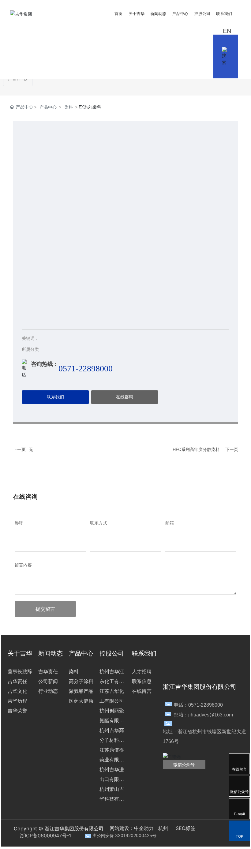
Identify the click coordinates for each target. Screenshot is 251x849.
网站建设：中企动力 (132, 828)
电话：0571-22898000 (198, 705)
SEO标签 (184, 828)
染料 (68, 107)
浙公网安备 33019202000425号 (124, 835)
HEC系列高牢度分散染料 (196, 449)
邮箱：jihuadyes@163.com (203, 714)
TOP (239, 836)
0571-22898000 (85, 368)
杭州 (163, 828)
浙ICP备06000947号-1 (45, 835)
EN (227, 31)
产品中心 (48, 107)
